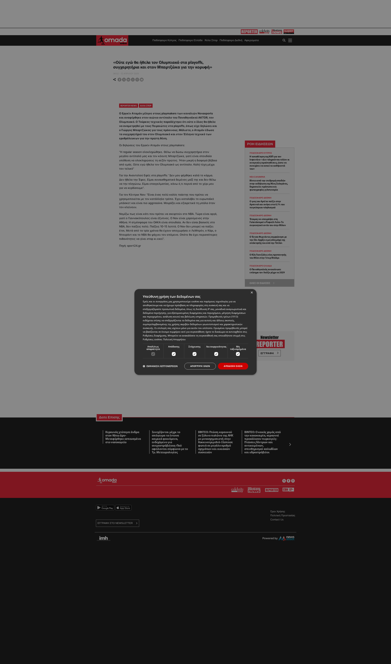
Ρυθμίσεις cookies (152, 339)
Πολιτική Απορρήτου (174, 339)
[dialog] (195, 332)
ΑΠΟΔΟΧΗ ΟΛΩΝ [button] (233, 366)
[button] (160, 366)
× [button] (251, 292)
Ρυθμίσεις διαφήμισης (154, 335)
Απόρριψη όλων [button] (200, 366)
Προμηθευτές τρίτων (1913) (223, 316)
